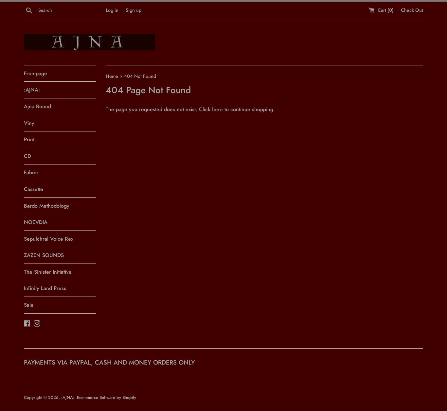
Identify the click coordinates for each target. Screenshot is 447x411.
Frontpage (35, 73)
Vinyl (30, 123)
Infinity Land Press (45, 288)
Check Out (412, 10)
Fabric (31, 172)
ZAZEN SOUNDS (44, 255)
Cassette (33, 189)
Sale (29, 305)
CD (27, 156)
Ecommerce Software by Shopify (106, 397)
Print (29, 139)
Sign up (133, 10)
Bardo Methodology (46, 206)
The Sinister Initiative (48, 272)
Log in (112, 10)
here (217, 109)
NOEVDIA (35, 222)
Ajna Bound (37, 106)
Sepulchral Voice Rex (48, 239)
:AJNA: (32, 90)
